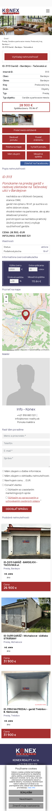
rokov (41, 269)
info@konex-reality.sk (26, 419)
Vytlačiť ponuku (38, 147)
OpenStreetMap (34, 349)
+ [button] (6, 297)
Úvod (5, 38)
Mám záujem (14, 154)
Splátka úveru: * (26, 108)
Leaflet (17, 349)
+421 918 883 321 (26, 415)
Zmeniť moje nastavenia (26, 806)
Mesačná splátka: (36, 279)
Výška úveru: (15, 265)
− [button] (6, 301)
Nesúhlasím (25, 799)
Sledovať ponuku (13, 138)
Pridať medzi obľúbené (25, 130)
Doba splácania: (36, 265)
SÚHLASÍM (26, 792)
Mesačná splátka (38, 155)
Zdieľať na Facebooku (36, 163)
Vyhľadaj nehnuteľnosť (25, 57)
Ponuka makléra (26, 422)
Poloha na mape (14, 147)
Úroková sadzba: (16, 277)
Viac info (31, 788)
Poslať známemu (38, 138)
